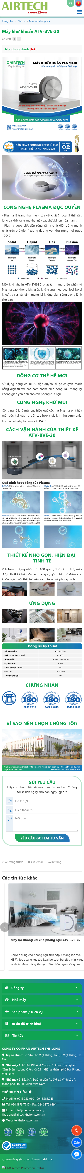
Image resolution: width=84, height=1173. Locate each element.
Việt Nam (78, 3)
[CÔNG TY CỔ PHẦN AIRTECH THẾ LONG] (24, 13)
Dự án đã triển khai (25, 1023)
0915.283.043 (45, 1098)
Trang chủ (7, 21)
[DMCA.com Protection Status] (23, 1168)
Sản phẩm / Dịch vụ (27, 1012)
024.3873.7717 (20, 1104)
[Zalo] (76, 1142)
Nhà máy (18, 999)
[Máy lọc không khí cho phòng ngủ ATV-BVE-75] (42, 909)
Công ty (17, 988)
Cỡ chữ (6, 39)
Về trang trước (13, 862)
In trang (56, 862)
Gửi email (37, 862)
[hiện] (33, 49)
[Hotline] (76, 1130)
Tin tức (17, 1035)
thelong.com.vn (28, 1120)
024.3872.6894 (47, 1104)
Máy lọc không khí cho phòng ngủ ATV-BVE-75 (39, 940)
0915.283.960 (25, 1098)
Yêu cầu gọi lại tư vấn (42, 838)
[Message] (76, 1154)
